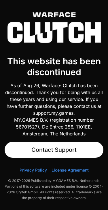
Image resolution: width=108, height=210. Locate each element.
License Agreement (70, 170)
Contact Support (54, 149)
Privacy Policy (33, 170)
